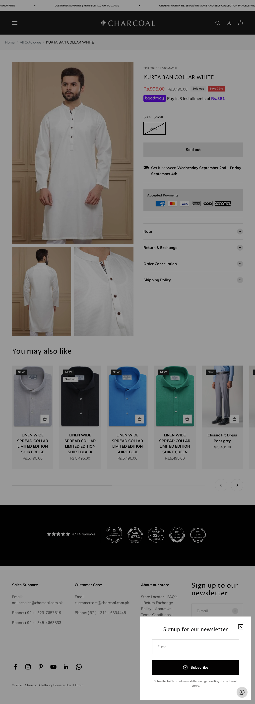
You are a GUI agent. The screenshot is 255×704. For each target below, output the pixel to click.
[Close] (240, 626)
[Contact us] (242, 692)
